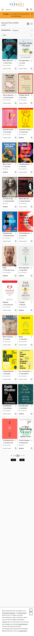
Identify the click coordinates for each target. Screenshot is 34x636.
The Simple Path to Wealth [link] (25, 60)
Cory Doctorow (8, 408)
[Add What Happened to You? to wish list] (31, 276)
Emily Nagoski (7, 132)
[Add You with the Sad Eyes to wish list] (15, 207)
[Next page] (24, 456)
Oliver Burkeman (24, 373)
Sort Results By (5, 30)
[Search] (2, 9)
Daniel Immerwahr (8, 97)
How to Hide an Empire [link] (9, 95)
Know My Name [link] (23, 406)
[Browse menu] (31, 9)
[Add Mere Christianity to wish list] (15, 345)
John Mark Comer (8, 442)
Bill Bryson (22, 304)
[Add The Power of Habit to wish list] (31, 138)
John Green (23, 166)
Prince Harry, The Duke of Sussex (9, 270)
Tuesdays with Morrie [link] (25, 95)
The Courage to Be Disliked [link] (25, 233)
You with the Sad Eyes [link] (9, 199)
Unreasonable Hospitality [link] (9, 371)
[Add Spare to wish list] (15, 276)
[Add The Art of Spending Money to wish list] (31, 448)
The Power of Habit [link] (24, 130)
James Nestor (23, 339)
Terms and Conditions (8, 613)
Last (22, 460)
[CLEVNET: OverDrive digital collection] (17, 4)
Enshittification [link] (7, 406)
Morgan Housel (24, 442)
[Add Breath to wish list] (31, 345)
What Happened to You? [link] (25, 268)
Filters (4, 35)
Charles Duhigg (24, 132)
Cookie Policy (23, 631)
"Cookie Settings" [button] (22, 624)
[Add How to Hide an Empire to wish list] (15, 103)
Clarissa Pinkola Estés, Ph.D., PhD (25, 201)
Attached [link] (5, 302)
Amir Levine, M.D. (8, 304)
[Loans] (27, 10)
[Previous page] (11, 456)
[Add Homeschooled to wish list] (15, 241)
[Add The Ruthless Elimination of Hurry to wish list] (15, 448)
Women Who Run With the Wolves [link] (25, 199)
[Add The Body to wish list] (31, 310)
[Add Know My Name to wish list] (31, 414)
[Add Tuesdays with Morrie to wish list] (31, 103)
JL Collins (22, 63)
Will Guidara (7, 373)
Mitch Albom (23, 97)
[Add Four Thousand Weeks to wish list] (31, 379)
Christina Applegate (9, 201)
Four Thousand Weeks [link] (25, 371)
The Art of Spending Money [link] (25, 440)
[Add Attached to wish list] (15, 310)
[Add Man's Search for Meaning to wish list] (15, 69)
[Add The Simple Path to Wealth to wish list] (31, 69)
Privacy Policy (22, 613)
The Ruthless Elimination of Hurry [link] (9, 440)
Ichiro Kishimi (23, 235)
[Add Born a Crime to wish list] (15, 172)
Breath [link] (21, 337)
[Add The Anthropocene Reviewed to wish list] (31, 172)
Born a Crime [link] (7, 164)
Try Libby (6, 14)
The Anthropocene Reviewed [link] (25, 164)
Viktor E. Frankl (8, 63)
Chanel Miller (23, 408)
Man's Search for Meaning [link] (9, 60)
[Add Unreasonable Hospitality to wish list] (15, 379)
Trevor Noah (7, 166)
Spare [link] (4, 268)
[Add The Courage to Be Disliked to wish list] (31, 241)
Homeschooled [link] (7, 233)
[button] (28, 24)
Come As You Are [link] (8, 130)
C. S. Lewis (7, 339)
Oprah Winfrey (23, 270)
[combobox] (13, 10)
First (13, 460)
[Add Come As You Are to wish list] (15, 138)
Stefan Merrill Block (9, 235)
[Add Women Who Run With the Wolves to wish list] (31, 207)
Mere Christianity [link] (8, 337)
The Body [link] (22, 302)
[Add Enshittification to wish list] (15, 414)
